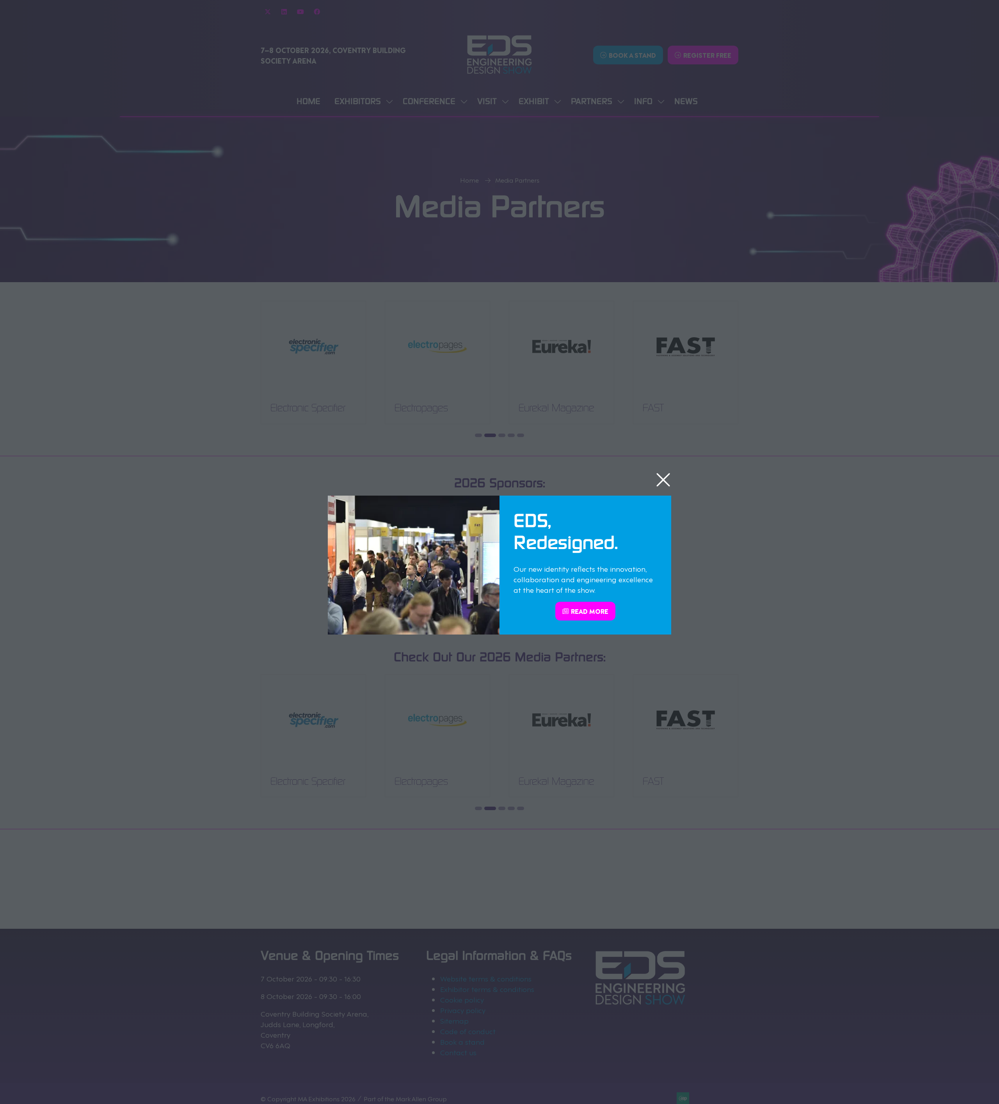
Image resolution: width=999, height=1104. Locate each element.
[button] (663, 480)
